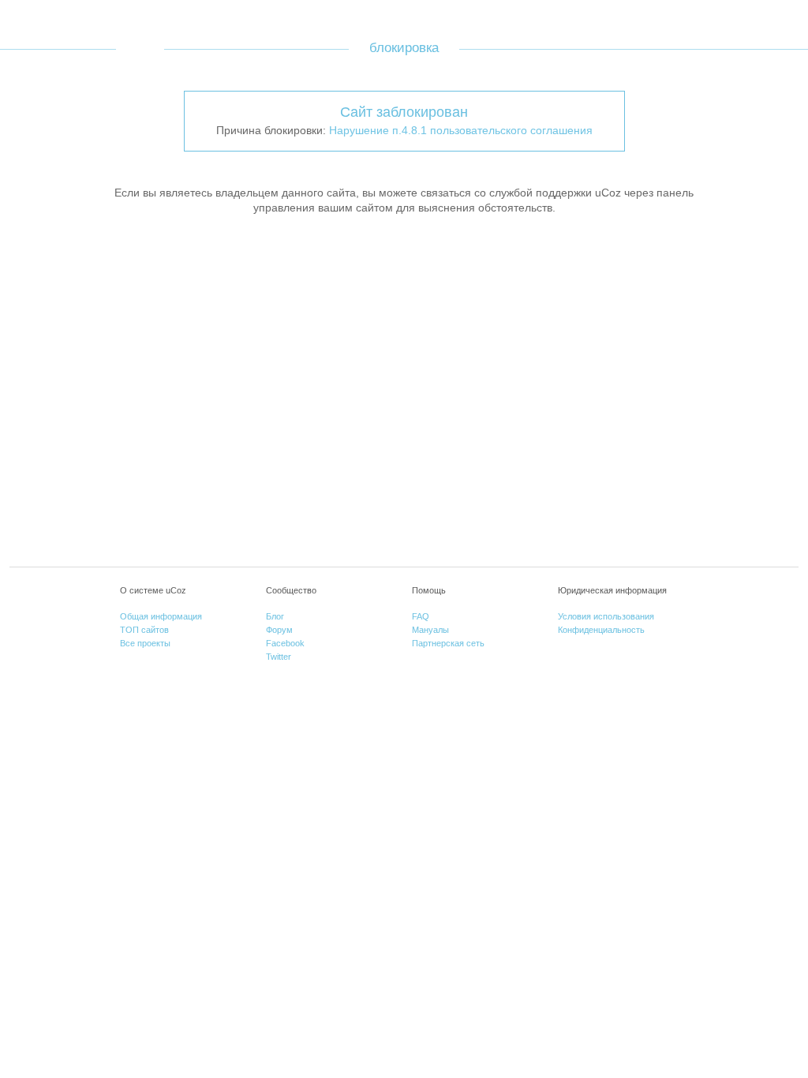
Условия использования (606, 616)
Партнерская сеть (448, 643)
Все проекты (145, 643)
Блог (275, 616)
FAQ (420, 616)
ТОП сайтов (144, 629)
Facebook (285, 643)
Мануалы (430, 629)
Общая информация (161, 616)
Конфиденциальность (601, 629)
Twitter (278, 656)
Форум (279, 629)
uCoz (140, 48)
